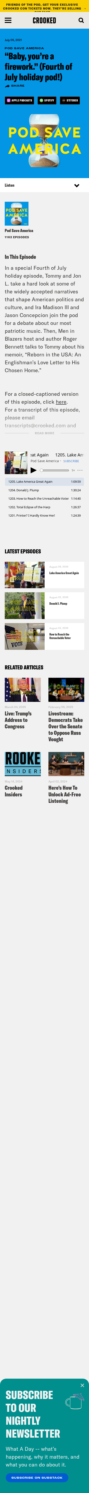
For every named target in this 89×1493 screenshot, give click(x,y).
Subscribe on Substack (37, 1478)
